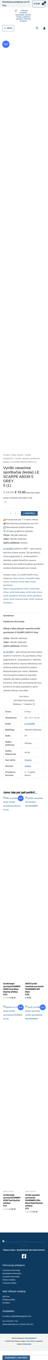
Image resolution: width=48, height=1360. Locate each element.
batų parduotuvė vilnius (19, 589)
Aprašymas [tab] (8, 615)
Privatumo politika (9, 1283)
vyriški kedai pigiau (17, 592)
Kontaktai (6, 1303)
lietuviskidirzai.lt (30, 1338)
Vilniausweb (27, 1344)
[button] (37, 28)
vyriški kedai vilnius (34, 592)
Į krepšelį (29, 513)
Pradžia (6, 455)
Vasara (27, 766)
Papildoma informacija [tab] (13, 621)
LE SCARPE (8, 548)
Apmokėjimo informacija (11, 1273)
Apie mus (5, 1296)
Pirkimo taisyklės (8, 1280)
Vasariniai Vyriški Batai (19, 582)
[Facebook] (24, 1256)
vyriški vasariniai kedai (18, 599)
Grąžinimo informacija (10, 1277)
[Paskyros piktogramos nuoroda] (44, 28)
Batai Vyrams (17, 455)
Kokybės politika (8, 1300)
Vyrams (28, 760)
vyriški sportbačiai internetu (14, 596)
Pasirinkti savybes (16, 1357)
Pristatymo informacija (11, 1270)
